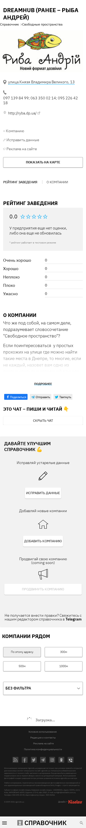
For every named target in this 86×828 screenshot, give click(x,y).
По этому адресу (22, 652)
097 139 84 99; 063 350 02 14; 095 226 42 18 (40, 100)
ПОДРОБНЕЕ (43, 383)
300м (63, 652)
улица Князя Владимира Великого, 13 (41, 81)
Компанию (15, 131)
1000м (63, 666)
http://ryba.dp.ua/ (22, 113)
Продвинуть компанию (43, 589)
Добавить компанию (43, 541)
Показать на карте (43, 162)
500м (22, 666)
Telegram (74, 619)
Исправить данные (22, 140)
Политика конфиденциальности (43, 749)
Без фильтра (18, 688)
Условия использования (42, 731)
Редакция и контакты (43, 737)
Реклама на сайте (21, 149)
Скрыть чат (43, 420)
